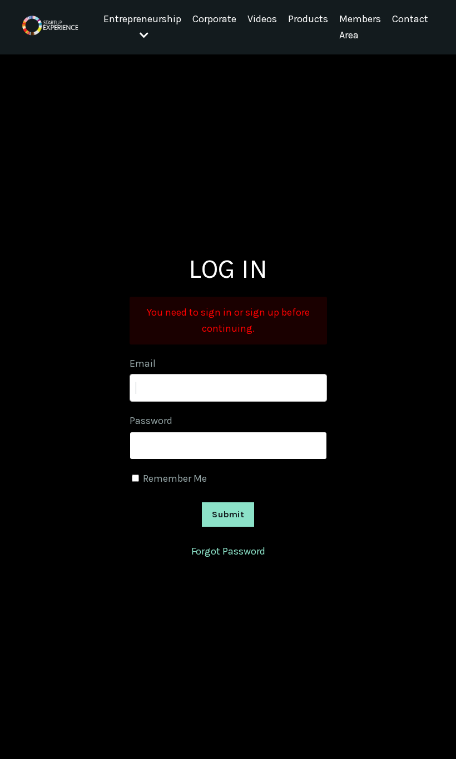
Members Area (360, 27)
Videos (262, 19)
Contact (410, 19)
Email (143, 363)
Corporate (214, 19)
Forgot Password (228, 551)
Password (151, 421)
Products (308, 19)
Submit (228, 514)
